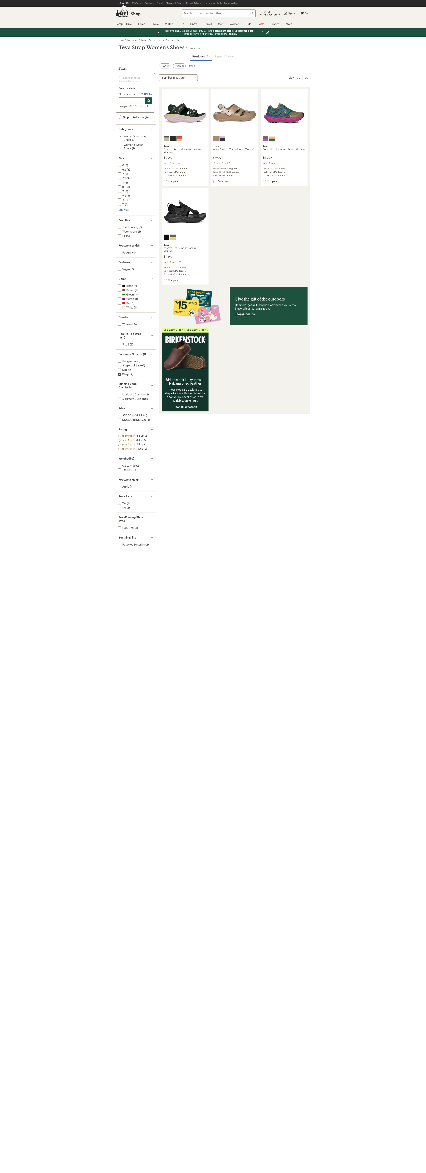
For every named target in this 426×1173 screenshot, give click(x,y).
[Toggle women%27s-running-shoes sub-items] (120, 136)
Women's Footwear (151, 40)
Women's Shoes (174, 40)
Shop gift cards (245, 313)
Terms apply (261, 308)
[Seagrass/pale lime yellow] (173, 237)
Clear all (192, 65)
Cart (307, 13)
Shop (135, 13)
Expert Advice (224, 56)
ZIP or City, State (128, 94)
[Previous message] (159, 32)
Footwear (132, 40)
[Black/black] (173, 138)
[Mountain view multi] (166, 138)
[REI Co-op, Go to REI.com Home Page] (121, 13)
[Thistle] (222, 138)
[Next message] (263, 32)
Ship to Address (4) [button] (135, 117)
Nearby (148, 93)
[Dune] (216, 138)
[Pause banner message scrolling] (267, 32)
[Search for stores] (148, 100)
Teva (120, 40)
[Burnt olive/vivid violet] (265, 138)
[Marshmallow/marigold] (272, 138)
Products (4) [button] (201, 56)
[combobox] (219, 13)
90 (306, 77)
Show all (123, 209)
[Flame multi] (179, 138)
